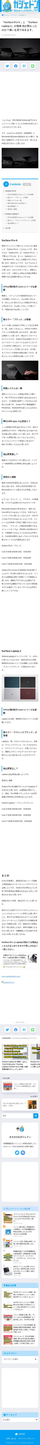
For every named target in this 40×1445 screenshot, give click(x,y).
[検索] (35, 1115)
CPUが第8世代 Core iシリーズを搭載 (20, 194)
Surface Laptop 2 (12, 214)
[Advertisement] (20, 94)
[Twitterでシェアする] (7, 66)
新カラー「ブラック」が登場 (18, 197)
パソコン (33, 1038)
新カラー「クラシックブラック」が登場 (22, 220)
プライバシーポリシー (26, 1438)
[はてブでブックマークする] (24, 66)
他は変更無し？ (13, 206)
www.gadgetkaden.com (11, 976)
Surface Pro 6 (10, 191)
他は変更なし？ (13, 223)
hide (27, 184)
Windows (24, 1038)
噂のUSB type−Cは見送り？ (17, 203)
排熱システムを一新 (15, 200)
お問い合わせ (11, 1438)
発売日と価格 (12, 209)
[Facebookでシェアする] (16, 66)
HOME (21, 1434)
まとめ (7, 228)
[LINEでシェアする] (33, 66)
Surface (15, 1038)
